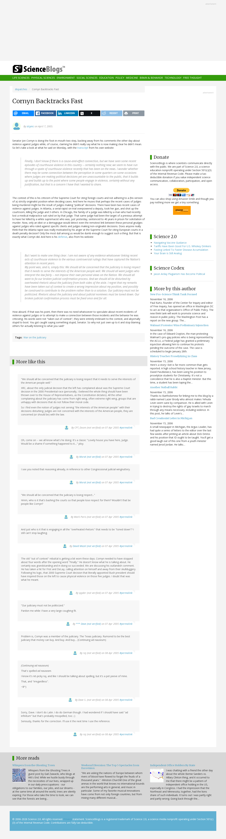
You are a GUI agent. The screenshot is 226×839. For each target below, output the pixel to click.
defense (62, 236)
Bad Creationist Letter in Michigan (171, 418)
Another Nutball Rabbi (163, 387)
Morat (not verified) (90, 456)
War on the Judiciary (34, 337)
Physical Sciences (43, 78)
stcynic (30, 126)
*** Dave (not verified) (88, 623)
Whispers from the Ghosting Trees (33, 765)
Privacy (68, 819)
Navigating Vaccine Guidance (170, 242)
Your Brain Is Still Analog (168, 253)
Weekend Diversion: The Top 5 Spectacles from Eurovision (110, 767)
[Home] (45, 69)
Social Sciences (87, 78)
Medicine (132, 78)
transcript (82, 147)
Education (106, 78)
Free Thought (192, 78)
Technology (173, 78)
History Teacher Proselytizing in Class (173, 356)
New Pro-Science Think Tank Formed (173, 294)
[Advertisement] (113, 31)
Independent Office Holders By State (172, 765)
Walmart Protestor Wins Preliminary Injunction (179, 325)
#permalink (126, 427)
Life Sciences (20, 78)
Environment (66, 78)
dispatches (21, 89)
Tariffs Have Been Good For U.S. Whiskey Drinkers (182, 246)
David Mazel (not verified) (87, 546)
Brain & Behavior (151, 78)
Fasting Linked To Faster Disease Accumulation (181, 249)
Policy (119, 78)
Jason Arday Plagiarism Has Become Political (179, 274)
